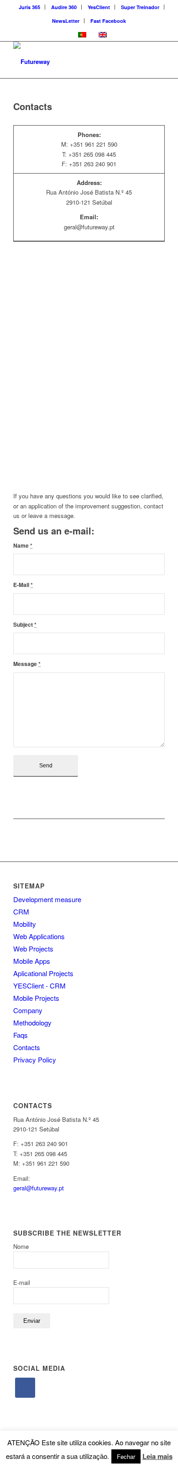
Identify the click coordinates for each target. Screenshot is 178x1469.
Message (27, 664)
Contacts (26, 1047)
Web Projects (33, 948)
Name (22, 545)
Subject (25, 624)
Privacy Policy (34, 1059)
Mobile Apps (31, 961)
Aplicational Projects (43, 973)
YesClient (99, 7)
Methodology (32, 1022)
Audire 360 (64, 7)
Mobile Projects (36, 998)
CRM (21, 911)
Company (27, 1010)
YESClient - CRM (39, 985)
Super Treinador (140, 7)
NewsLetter (65, 20)
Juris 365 (29, 7)
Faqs (20, 1035)
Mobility (24, 924)
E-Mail (23, 585)
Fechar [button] (126, 1456)
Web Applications (39, 936)
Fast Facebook (108, 20)
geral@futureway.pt (38, 1188)
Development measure (47, 899)
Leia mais (157, 1456)
